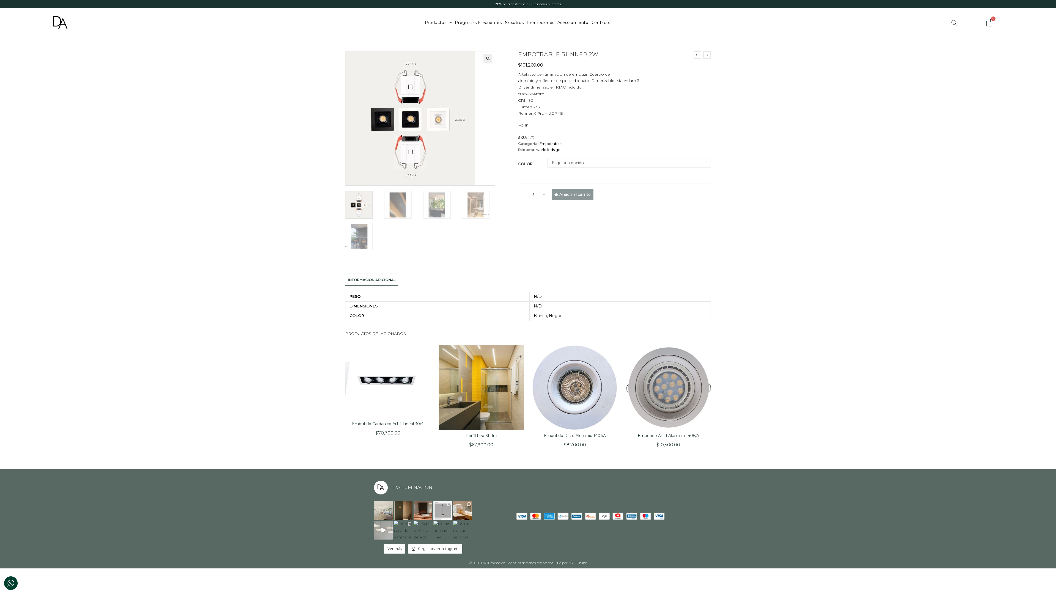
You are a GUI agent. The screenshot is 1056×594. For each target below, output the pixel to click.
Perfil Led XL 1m (481, 435)
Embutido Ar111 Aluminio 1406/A (668, 435)
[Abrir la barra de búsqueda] (954, 22)
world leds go (548, 149)
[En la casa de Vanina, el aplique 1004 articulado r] (403, 530)
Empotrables (551, 143)
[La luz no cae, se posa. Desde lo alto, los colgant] (462, 530)
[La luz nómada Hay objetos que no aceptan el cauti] (442, 530)
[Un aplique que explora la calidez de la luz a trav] (403, 510)
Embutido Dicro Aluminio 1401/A (575, 435)
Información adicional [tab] (371, 280)
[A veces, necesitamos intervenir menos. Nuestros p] (383, 510)
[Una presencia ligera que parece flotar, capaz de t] (383, 530)
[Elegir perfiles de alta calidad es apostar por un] (423, 530)
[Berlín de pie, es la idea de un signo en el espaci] (423, 510)
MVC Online (577, 563)
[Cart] (989, 22)
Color (525, 163)
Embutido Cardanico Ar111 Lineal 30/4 (388, 423)
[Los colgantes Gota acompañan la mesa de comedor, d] (462, 510)
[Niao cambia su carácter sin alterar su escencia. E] (442, 510)
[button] (487, 58)
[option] (528, 4)
